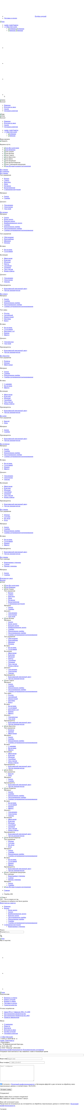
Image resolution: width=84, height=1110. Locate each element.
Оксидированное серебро (13, 228)
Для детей (7, 209)
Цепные (7, 363)
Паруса (6, 264)
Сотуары (7, 516)
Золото (6, 196)
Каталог (3, 580)
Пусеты (6, 313)
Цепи (6, 184)
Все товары (4, 169)
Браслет (7, 421)
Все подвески (5, 444)
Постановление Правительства (15, 1014)
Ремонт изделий (9, 999)
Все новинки (4, 171)
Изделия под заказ (6, 578)
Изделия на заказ (10, 107)
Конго (6, 321)
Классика (7, 260)
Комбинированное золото (13, 223)
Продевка (7, 319)
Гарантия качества (10, 1005)
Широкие (7, 241)
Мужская (7, 262)
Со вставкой (8, 251)
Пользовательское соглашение (33, 1050)
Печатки (7, 243)
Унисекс (7, 282)
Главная (7, 890)
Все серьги (4, 294)
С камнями (8, 384)
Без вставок (8, 249)
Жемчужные (8, 365)
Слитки (6, 564)
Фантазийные (9, 239)
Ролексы (7, 361)
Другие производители (12, 290)
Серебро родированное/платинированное (18, 230)
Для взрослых (9, 342)
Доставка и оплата (10, 18)
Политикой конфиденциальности (23, 1084)
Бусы (6, 520)
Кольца (6, 178)
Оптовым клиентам (11, 111)
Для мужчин (8, 207)
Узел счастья (8, 269)
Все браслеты (4, 356)
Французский (9, 317)
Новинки (7, 105)
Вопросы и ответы (10, 998)
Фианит (7, 467)
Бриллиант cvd (9, 331)
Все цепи (3, 416)
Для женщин (8, 205)
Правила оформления (11, 1017)
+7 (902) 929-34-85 (10, 27)
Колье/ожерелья (9, 188)
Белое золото (8, 219)
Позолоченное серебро (12, 227)
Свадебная (7, 265)
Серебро (7, 198)
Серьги (6, 180)
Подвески (7, 186)
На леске (7, 518)
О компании (8, 1024)
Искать (2, 932)
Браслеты (7, 182)
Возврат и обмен (10, 1001)
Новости (7, 1026)
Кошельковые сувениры (12, 562)
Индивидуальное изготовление (20, 166)
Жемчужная (8, 258)
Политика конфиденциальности (11, 1050)
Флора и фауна (9, 271)
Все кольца (4, 212)
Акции (6, 109)
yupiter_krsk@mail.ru (11, 25)
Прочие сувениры (10, 566)
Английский (8, 315)
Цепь (6, 423)
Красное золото (9, 221)
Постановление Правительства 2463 (17, 1015)
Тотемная (7, 267)
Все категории (14, 148)
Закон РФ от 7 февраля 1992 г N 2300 (17, 1012)
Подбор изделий (40, 16)
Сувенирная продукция (12, 189)
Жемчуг (7, 335)
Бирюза (6, 333)
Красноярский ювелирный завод (15, 288)
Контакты (7, 1028)
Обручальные (9, 237)
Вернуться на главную (8, 903)
